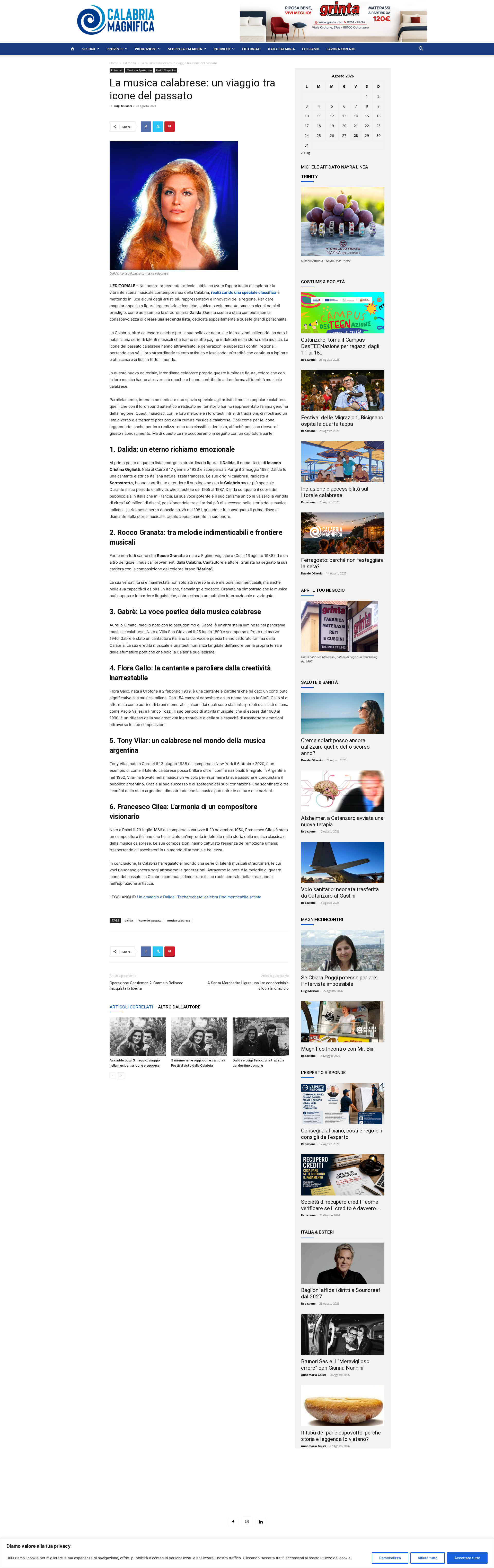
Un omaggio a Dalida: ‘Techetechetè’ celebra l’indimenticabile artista (199, 896)
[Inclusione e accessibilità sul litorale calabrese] (342, 461)
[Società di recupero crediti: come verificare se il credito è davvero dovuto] (342, 1174)
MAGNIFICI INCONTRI (322, 919)
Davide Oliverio (312, 573)
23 (378, 125)
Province (115, 49)
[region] (247, 1553)
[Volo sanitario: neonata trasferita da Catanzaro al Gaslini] (342, 862)
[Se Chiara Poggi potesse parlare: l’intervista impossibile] (342, 950)
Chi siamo (310, 49)
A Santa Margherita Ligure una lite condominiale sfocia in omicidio (248, 986)
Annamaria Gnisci (313, 1375)
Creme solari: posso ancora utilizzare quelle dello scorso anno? (335, 746)
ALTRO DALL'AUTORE (179, 1006)
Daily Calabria (281, 49)
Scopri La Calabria (185, 49)
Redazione (308, 359)
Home (114, 63)
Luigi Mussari (123, 106)
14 (356, 115)
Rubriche (222, 49)
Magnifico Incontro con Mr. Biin (338, 1049)
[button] (421, 49)
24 (307, 135)
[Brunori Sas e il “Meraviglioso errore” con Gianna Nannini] (342, 1334)
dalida (129, 920)
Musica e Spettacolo (139, 70)
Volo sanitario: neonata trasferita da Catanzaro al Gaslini (340, 892)
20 (344, 125)
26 (332, 135)
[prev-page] (113, 1076)
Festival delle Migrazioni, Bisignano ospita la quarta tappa (342, 420)
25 (319, 135)
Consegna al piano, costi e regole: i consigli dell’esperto (341, 1134)
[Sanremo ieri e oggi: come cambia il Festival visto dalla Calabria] (199, 1036)
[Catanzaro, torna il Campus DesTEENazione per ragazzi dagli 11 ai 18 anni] (342, 312)
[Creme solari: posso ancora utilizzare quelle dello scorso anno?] (342, 713)
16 (378, 115)
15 (367, 115)
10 (307, 115)
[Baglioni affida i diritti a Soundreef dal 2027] (342, 1263)
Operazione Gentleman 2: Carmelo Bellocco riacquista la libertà (146, 986)
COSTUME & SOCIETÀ (323, 281)
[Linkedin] (261, 1522)
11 (319, 115)
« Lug (305, 152)
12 (332, 115)
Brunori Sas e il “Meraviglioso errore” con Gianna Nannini (335, 1364)
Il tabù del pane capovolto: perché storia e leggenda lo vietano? (341, 1436)
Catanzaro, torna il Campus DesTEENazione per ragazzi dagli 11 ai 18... (340, 346)
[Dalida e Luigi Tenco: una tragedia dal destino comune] (261, 1036)
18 (319, 125)
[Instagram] (247, 1522)
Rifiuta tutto (427, 1558)
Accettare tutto (467, 1558)
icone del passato (150, 920)
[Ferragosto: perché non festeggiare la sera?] (342, 533)
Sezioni (88, 49)
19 (332, 125)
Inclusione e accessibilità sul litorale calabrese (334, 492)
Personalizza (390, 1558)
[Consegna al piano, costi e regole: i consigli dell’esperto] (342, 1103)
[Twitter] (158, 126)
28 (356, 135)
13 (344, 115)
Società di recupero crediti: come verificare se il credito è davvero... (340, 1205)
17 (307, 125)
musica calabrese (178, 920)
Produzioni (145, 49)
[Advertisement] (247, 1492)
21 (356, 125)
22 (367, 125)
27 (344, 135)
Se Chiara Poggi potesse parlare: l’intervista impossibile (339, 981)
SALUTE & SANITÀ (319, 682)
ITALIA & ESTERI (317, 1232)
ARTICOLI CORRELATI (131, 1006)
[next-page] (121, 1076)
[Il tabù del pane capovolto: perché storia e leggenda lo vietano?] (342, 1405)
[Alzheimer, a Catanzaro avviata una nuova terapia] (342, 791)
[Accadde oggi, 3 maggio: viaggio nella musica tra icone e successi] (138, 1036)
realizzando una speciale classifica (243, 292)
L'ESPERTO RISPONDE (323, 1072)
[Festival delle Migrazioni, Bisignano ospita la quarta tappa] (342, 390)
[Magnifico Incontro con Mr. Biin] (342, 1021)
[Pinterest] (169, 126)
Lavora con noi (341, 49)
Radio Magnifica (166, 70)
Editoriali (251, 49)
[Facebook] (146, 126)
